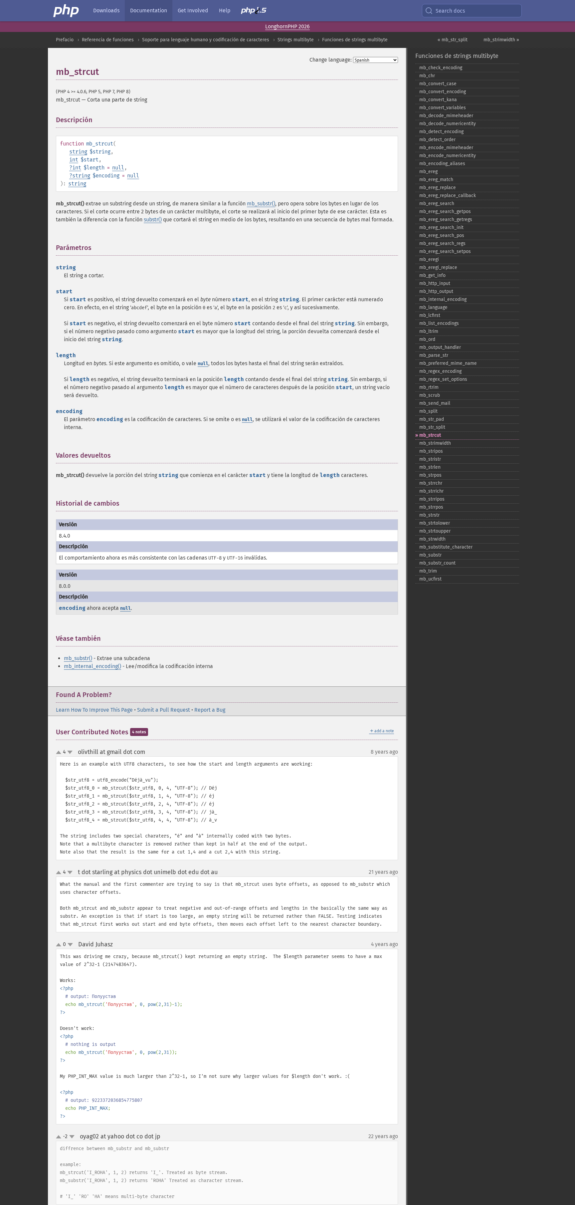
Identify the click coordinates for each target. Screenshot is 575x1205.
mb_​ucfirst (430, 579)
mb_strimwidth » (501, 40)
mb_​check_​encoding (440, 68)
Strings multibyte (296, 40)
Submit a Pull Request (163, 710)
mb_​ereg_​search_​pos (441, 235)
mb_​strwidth (432, 539)
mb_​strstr (429, 515)
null (118, 167)
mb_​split (428, 411)
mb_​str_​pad (431, 419)
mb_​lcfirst (429, 315)
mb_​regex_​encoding (440, 371)
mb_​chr (427, 76)
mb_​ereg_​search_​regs (442, 243)
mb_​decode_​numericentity (447, 123)
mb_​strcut (430, 435)
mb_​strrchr (430, 483)
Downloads (106, 10)
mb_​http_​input (434, 283)
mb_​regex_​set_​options (443, 379)
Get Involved (193, 10)
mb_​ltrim (428, 331)
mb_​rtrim (429, 387)
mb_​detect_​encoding (441, 131)
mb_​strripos (432, 499)
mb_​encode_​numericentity (447, 155)
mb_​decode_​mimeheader (446, 116)
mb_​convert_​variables (442, 108)
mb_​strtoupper (435, 531)
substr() (153, 219)
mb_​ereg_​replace (437, 187)
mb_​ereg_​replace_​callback (447, 195)
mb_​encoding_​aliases (442, 163)
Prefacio (65, 40)
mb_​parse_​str (433, 355)
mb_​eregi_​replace (438, 267)
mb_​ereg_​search (436, 203)
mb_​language (433, 307)
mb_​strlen (430, 467)
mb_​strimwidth (435, 443)
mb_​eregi (429, 259)
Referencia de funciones (108, 40)
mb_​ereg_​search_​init (441, 227)
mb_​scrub (429, 395)
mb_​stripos (431, 451)
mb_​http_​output (436, 291)
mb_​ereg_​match (436, 179)
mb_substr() (261, 203)
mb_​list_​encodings (439, 323)
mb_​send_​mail (434, 403)
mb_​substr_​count (437, 563)
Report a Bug (209, 710)
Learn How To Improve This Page (94, 710)
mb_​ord (427, 339)
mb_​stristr (430, 459)
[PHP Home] (66, 10)
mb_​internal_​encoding (443, 299)
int (73, 159)
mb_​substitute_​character (446, 547)
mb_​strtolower (434, 523)
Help (224, 10)
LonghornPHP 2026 (287, 26)
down (70, 752)
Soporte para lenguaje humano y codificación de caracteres (205, 40)
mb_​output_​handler (440, 347)
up (60, 752)
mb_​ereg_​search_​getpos (445, 211)
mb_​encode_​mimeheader (446, 147)
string (78, 151)
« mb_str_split (453, 40)
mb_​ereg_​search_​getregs (445, 219)
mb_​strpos (430, 475)
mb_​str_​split (432, 427)
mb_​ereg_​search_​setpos (445, 251)
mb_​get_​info (432, 275)
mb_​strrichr (431, 491)
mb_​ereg (428, 171)
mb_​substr (430, 555)
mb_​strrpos (431, 507)
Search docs (450, 11)
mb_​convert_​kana (438, 100)
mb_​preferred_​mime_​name (448, 363)
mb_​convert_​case (438, 84)
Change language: (330, 60)
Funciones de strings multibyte (355, 40)
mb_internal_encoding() (92, 666)
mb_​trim (428, 571)
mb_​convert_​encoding (442, 92)
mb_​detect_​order (437, 139)
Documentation (148, 10)
